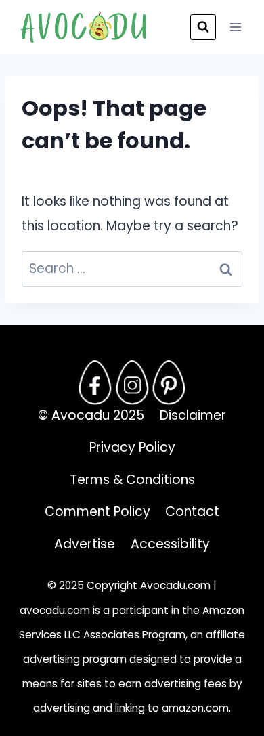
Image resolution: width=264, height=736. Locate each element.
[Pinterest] (169, 382)
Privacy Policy (132, 447)
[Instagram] (132, 382)
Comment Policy (97, 511)
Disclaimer (193, 415)
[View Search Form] (203, 27)
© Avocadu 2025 (91, 415)
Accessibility (170, 544)
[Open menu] (235, 26)
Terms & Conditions (132, 480)
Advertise (84, 544)
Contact (192, 511)
